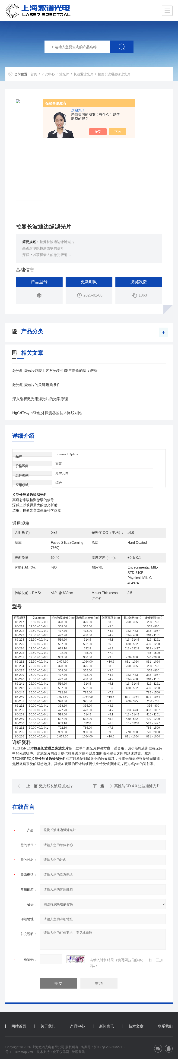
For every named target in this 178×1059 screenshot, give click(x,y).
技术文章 (136, 1026)
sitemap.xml (24, 1052)
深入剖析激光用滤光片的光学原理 (40, 399)
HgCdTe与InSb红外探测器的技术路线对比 (47, 413)
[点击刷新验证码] (76, 959)
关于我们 (48, 1026)
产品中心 (48, 74)
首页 (34, 74)
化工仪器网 (61, 1052)
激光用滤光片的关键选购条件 (36, 385)
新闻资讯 (106, 1026)
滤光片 (64, 74)
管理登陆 (78, 1052)
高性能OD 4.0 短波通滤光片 (137, 786)
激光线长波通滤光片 (56, 786)
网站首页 (18, 1026)
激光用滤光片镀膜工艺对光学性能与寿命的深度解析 (55, 371)
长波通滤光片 (83, 74)
